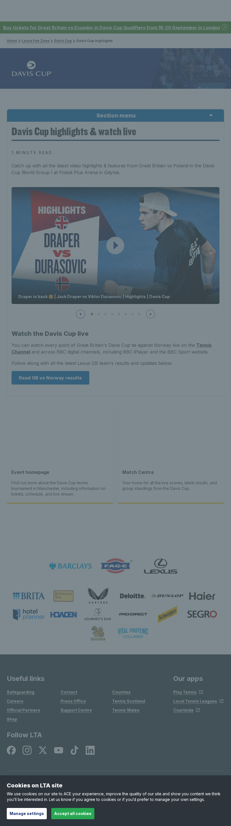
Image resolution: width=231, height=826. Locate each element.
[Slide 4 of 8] (112, 314)
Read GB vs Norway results (50, 378)
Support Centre (76, 710)
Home (12, 41)
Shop (12, 719)
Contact (69, 692)
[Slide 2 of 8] (98, 314)
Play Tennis (185, 692)
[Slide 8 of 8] (139, 314)
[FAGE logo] (115, 566)
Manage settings (27, 813)
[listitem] (29, 595)
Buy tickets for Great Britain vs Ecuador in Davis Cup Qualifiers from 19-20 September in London (111, 27)
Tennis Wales (125, 710)
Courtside (183, 710)
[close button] (225, 27)
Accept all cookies (73, 813)
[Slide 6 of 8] (126, 314)
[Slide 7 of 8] (132, 314)
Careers (15, 701)
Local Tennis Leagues (195, 701)
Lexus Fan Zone (36, 41)
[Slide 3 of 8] (105, 314)
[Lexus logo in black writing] (160, 566)
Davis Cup (63, 41)
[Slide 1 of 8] (92, 314)
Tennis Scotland (128, 701)
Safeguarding (20, 692)
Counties (121, 692)
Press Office (73, 701)
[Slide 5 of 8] (119, 314)
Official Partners (23, 710)
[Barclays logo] (70, 566)
